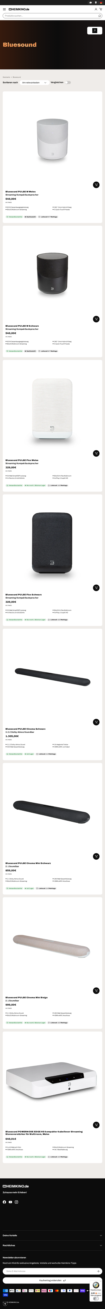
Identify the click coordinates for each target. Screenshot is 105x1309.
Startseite (6, 77)
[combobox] (52, 15)
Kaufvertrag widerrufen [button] (50, 1280)
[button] (101, 9)
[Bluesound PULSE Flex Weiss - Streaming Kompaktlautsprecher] (52, 410)
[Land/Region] (101, 2)
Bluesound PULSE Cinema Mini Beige (26, 997)
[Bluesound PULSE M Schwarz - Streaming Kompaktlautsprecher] (52, 275)
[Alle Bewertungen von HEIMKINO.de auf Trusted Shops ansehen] (52, 1216)
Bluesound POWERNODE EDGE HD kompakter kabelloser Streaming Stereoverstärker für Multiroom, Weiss (44, 1133)
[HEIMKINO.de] (19, 9)
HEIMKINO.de (14, 1302)
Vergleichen (57, 82)
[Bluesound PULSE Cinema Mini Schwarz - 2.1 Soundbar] (52, 813)
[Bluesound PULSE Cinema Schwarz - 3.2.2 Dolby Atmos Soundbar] (52, 678)
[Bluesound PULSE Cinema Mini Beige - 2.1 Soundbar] (52, 947)
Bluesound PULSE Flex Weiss (21, 460)
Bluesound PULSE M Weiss (20, 192)
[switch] (96, 1298)
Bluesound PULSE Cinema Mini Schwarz (28, 863)
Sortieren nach (10, 82)
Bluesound (17, 77)
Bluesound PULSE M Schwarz (22, 326)
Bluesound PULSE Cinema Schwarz (25, 729)
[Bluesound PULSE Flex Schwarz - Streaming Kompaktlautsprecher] (52, 544)
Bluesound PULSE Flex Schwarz (23, 595)
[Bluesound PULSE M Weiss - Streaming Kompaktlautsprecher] (52, 141)
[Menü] (100, 1282)
